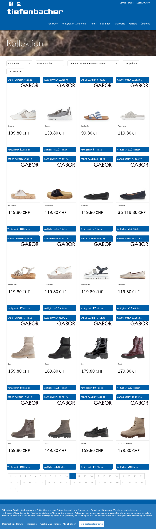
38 (105, 482)
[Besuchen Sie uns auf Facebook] (10, 3)
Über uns (145, 23)
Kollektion (53, 23)
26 (30, 482)
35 (86, 482)
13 (85, 476)
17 (110, 476)
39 (111, 482)
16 (104, 476)
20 (129, 476)
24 (17, 482)
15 (97, 476)
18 (116, 476)
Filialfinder (105, 23)
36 (92, 482)
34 (80, 482)
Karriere (133, 23)
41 (123, 482)
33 (73, 482)
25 (23, 482)
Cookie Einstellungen (50, 524)
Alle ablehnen (69, 524)
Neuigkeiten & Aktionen (74, 23)
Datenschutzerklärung (12, 524)
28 (42, 482)
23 (11, 482)
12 (79, 476)
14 (91, 476)
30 (55, 482)
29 (48, 482)
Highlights (132, 63)
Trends (93, 23)
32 (67, 482)
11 (72, 476)
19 (122, 476)
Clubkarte (120, 23)
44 (142, 482)
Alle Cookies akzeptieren (92, 523)
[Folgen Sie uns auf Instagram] (18, 3)
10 (66, 476)
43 (136, 482)
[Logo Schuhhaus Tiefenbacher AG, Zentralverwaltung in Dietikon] (35, 11)
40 (117, 482)
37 (98, 482)
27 (36, 482)
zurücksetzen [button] (15, 71)
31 (61, 482)
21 (135, 476)
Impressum (32, 524)
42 (130, 482)
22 (141, 476)
